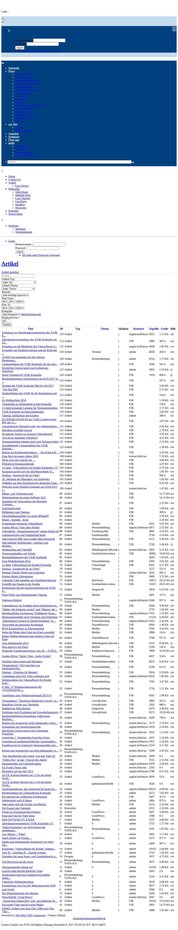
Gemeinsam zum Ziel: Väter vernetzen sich (25, 676)
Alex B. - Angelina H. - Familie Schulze (24, 852)
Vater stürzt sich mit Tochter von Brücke (24, 804)
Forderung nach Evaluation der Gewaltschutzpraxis (30, 712)
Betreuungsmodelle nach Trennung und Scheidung (30, 617)
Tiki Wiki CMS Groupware (30, 915)
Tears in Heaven (24, 118)
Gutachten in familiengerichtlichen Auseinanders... (29, 741)
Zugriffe (154, 328)
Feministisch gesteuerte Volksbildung (22, 523)
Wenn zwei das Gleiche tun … (18, 460)
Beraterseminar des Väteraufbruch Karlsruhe (26, 792)
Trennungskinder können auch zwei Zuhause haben (30, 441)
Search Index (15, 213)
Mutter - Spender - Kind (15, 519)
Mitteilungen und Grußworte (31, 105)
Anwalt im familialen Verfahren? (20, 437)
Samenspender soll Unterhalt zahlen (21, 763)
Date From (7, 298)
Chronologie (22, 77)
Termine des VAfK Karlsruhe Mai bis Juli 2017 (28, 385)
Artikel (12, 182)
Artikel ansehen (10, 272)
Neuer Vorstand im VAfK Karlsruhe (22, 374)
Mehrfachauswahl (31, 314)
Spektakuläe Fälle (25, 114)
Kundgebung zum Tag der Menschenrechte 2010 (29, 885)
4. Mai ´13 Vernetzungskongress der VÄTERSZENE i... (22, 688)
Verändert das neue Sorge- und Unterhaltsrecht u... (29, 856)
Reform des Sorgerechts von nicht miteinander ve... (30, 750)
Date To (6, 304)
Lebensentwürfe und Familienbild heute (24, 535)
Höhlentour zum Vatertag (16, 512)
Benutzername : (24, 40)
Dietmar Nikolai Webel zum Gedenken (23, 572)
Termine (19, 121)
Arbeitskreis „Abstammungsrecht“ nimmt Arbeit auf (30, 531)
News (11, 71)
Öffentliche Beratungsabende (18, 463)
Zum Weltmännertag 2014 (16, 561)
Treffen (19, 127)
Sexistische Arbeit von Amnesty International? (27, 434)
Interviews (21, 99)
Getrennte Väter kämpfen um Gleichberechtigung (29, 580)
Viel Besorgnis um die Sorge (17, 861)
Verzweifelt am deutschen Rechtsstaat (22, 624)
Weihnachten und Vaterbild (17, 549)
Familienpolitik (23, 86)
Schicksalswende (11, 508)
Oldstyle (101, 918)
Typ (77, 328)
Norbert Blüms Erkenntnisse (17, 576)
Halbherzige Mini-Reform (16, 708)
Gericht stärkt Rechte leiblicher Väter (22, 871)
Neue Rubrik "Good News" (17, 897)
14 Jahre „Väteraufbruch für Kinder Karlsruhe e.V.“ (30, 467)
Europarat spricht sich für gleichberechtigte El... (28, 471)
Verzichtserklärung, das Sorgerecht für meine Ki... (29, 789)
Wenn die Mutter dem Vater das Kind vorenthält (28, 632)
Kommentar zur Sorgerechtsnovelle (21, 726)
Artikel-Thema (10, 285)
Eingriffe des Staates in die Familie (21, 584)
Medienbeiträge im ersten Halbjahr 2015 (24, 497)
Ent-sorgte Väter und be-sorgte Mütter (23, 904)
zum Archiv (8, 889)
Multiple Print (22, 195)
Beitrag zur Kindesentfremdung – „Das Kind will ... (30, 452)
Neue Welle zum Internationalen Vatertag (24, 594)
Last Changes (22, 198)
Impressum (90, 918)
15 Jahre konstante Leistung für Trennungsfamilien (30, 407)
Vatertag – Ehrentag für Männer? (20, 672)
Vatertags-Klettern (12, 600)
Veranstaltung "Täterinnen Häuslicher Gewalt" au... (30, 700)
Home (11, 176)
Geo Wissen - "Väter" (14, 834)
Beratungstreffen (24, 155)
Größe (164, 328)
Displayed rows (10, 317)
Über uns (13, 139)
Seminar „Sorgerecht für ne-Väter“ (21, 475)
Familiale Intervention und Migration (22, 661)
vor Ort (12, 124)
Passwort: (20, 43)
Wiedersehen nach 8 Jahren (17, 800)
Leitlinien (20, 149)
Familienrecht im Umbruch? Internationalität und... (29, 745)
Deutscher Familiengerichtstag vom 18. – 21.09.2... (30, 650)
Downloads (21, 146)
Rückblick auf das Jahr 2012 (17, 771)
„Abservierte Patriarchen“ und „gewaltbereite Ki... (29, 900)
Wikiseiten (14, 188)
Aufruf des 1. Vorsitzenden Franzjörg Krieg (26, 737)
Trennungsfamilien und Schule (18, 553)
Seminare (13, 136)
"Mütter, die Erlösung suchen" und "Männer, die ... (30, 609)
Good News (22, 96)
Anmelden (78, 918)
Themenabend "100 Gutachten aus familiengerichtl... (21, 667)
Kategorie (7, 311)
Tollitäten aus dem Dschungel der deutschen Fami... (30, 483)
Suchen (7, 324)
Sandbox (20, 204)
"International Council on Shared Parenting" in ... (29, 620)
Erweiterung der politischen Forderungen (24, 796)
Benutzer (138, 328)
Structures (20, 207)
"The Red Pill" (10, 389)
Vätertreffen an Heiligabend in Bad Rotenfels (27, 404)
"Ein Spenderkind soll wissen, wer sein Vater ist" (29, 756)
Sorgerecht (21, 111)
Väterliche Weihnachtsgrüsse (18, 881)
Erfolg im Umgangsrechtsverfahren (21, 811)
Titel (30, 328)
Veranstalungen (23, 232)
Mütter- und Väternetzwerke (17, 493)
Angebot (13, 133)
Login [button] (11, 241)
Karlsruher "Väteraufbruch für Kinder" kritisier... (28, 848)
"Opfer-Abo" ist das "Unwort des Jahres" (24, 759)
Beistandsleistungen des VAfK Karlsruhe (24, 557)
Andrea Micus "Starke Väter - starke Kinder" (26, 656)
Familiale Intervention (27, 83)
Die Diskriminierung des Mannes (20, 893)
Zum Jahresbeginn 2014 (15, 643)
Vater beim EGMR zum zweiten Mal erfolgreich (28, 538)
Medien (19, 102)
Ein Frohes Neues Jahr (14, 767)
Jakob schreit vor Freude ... (17, 838)
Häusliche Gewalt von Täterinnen (20, 704)
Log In (20, 47)
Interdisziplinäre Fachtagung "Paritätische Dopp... (29, 613)
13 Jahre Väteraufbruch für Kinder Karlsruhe (26, 564)
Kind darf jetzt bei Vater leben (18, 815)
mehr (11, 143)
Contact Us (14, 179)
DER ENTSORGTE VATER (18, 819)
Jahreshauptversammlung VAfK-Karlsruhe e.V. (28, 823)
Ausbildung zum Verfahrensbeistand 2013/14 (26, 695)
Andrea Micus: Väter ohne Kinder (20, 527)
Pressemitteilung (24, 108)
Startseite (13, 68)
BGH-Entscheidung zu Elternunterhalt (23, 628)
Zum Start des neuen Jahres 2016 (20, 456)
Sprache (6, 291)
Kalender (13, 210)
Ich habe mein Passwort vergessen (41, 51)
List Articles (22, 185)
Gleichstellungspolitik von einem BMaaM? (25, 516)
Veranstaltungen (24, 130)
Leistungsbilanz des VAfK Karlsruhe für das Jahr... (30, 364)
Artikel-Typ (8, 279)
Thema (104, 328)
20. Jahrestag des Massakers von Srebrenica (26, 479)
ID (61, 328)
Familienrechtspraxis (26, 89)
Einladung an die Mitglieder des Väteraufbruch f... (29, 346)
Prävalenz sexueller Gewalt (17, 430)
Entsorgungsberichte (26, 80)
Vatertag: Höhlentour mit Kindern (20, 415)
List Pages (21, 201)
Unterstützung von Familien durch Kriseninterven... (30, 605)
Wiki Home (21, 192)
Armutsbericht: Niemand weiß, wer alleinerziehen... (30, 426)
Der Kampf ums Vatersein (16, 808)
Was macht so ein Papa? (15, 646)
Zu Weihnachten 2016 (14, 400)
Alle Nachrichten (24, 74)
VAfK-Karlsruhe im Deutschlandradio (23, 411)
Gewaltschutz (22, 93)
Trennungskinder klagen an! (17, 867)
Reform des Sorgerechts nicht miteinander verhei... (29, 723)
